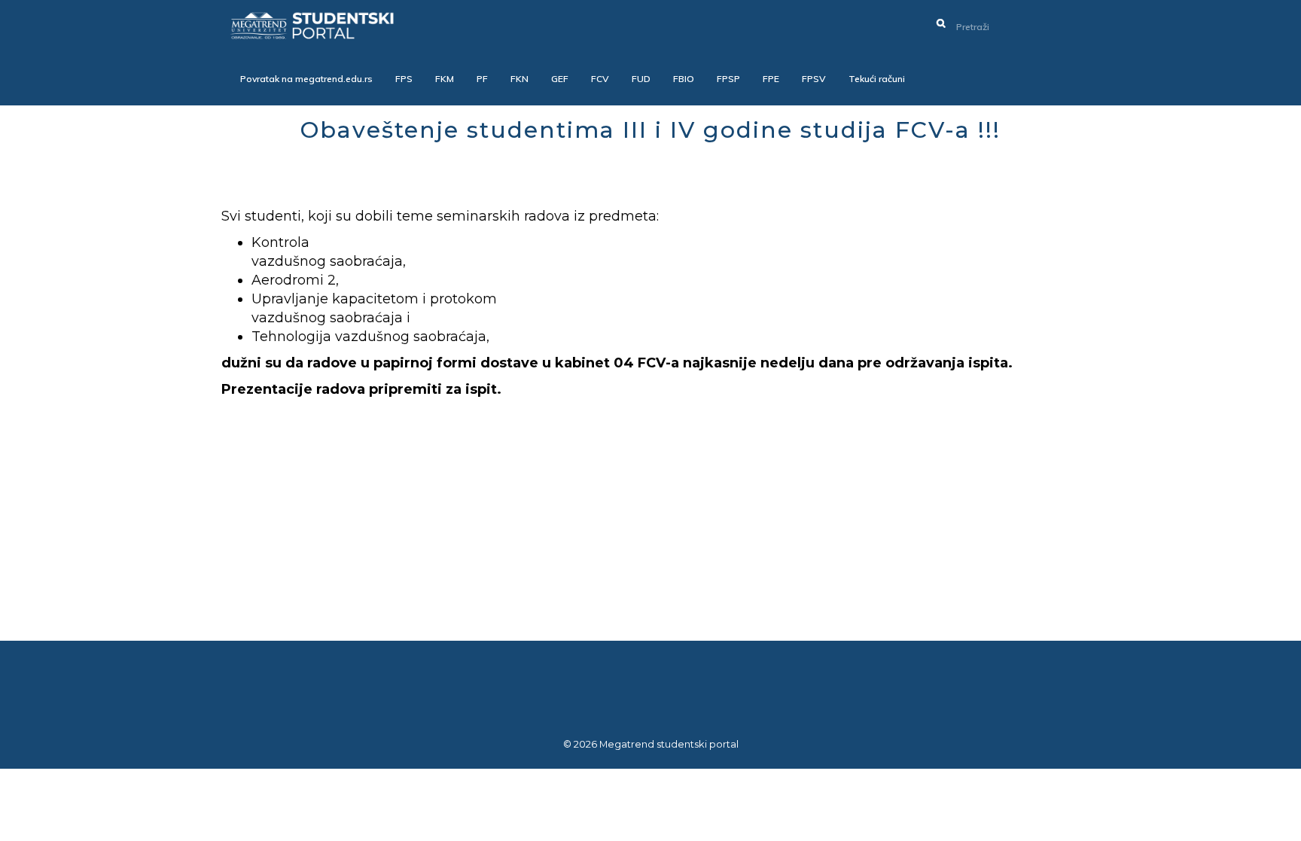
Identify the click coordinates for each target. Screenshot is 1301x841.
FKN (519, 78)
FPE (771, 78)
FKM (444, 78)
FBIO (683, 78)
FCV (600, 78)
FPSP (728, 78)
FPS (404, 78)
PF (482, 78)
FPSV (814, 78)
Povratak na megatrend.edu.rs (306, 78)
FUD (641, 78)
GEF (559, 78)
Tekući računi (877, 78)
